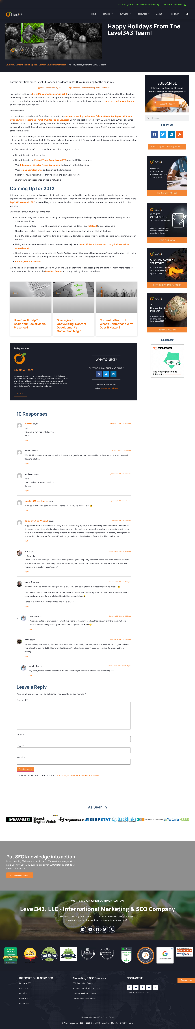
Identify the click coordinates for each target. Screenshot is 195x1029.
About (159, 14)
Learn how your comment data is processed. (77, 775)
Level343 (10, 64)
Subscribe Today (167, 104)
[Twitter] (163, 134)
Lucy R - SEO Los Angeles (36, 501)
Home (93, 14)
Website (21, 757)
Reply (27, 440)
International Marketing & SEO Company (117, 1023)
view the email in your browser (120, 101)
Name (20, 735)
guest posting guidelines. (109, 388)
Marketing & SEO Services (89, 978)
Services (106, 14)
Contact (175, 14)
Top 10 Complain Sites (31, 169)
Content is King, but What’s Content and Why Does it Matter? (116, 323)
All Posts (20, 393)
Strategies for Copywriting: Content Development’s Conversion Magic (71, 325)
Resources (142, 14)
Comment (22, 700)
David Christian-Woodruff (36, 521)
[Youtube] (90, 929)
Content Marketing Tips (26, 64)
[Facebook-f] (142, 987)
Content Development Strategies (53, 64)
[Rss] (179, 134)
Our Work (124, 14)
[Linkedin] (171, 134)
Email (20, 746)
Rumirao (28, 423)
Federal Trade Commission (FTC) (50, 160)
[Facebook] (154, 134)
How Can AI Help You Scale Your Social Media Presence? (30, 323)
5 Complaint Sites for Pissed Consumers (40, 165)
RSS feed (92, 226)
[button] (187, 14)
